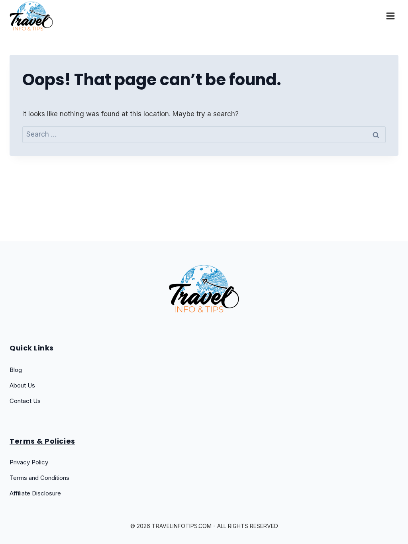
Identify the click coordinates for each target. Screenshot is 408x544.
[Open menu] (390, 16)
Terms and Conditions (39, 477)
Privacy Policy (29, 462)
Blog (16, 370)
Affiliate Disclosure (35, 493)
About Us (22, 385)
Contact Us (25, 401)
